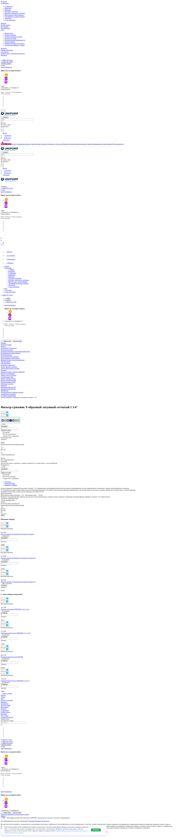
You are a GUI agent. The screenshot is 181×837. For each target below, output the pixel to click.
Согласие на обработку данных (15, 45)
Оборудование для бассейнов (10, 358)
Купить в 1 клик (6, 430)
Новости (3, 709)
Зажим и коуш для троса (8, 375)
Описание (8, 482)
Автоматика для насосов (9, 348)
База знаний (4, 707)
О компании (8, 6)
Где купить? (4, 715)
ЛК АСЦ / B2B (5, 705)
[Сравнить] (5, 415)
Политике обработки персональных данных (67, 831)
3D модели (8, 18)
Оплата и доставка (7, 700)
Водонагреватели (6, 355)
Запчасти (4, 370)
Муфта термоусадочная (8, 379)
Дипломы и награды (11, 11)
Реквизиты (8, 8)
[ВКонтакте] (3, 420)
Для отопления (5, 363)
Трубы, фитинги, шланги (9, 367)
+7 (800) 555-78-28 (7, 60)
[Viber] (13, 420)
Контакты (4, 714)
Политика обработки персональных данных (15, 814)
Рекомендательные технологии (15, 43)
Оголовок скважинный (8, 396)
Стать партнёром (10, 20)
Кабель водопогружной (8, 380)
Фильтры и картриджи (8, 365)
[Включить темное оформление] (3, 111)
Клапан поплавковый (8, 373)
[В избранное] (5, 412)
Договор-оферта (10, 42)
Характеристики (10, 483)
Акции (3, 697)
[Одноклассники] (5, 420)
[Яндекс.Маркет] (6, 76)
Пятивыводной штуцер (8, 387)
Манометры (4, 390)
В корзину (4, 426)
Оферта (3, 816)
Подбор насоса (5, 712)
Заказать (4, 585)
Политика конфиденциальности (15, 40)
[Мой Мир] (8, 420)
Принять (96, 830)
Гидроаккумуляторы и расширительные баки (15, 351)
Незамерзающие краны (8, 382)
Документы (4, 704)
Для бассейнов (5, 362)
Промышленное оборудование (10, 353)
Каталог (3, 695)
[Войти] (1, 235)
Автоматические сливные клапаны (12, 392)
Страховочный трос (7, 377)
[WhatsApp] (16, 420)
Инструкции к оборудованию (14, 15)
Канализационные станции (9, 356)
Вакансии (8, 10)
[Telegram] (18, 420)
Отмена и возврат (10, 35)
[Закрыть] (2, 244)
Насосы (3, 346)
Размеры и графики (11, 485)
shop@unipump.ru (6, 67)
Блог (2, 698)
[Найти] (2, 128)
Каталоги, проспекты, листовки (15, 13)
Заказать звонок (6, 63)
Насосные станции (7, 350)
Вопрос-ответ (9, 33)
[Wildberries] (6, 83)
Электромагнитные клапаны (10, 368)
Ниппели (4, 385)
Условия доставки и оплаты (13, 37)
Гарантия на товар (10, 38)
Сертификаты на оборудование (15, 16)
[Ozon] (6, 79)
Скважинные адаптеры (8, 394)
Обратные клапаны (7, 384)
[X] (10, 420)
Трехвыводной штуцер (8, 389)
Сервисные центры (7, 717)
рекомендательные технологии (39, 821)
